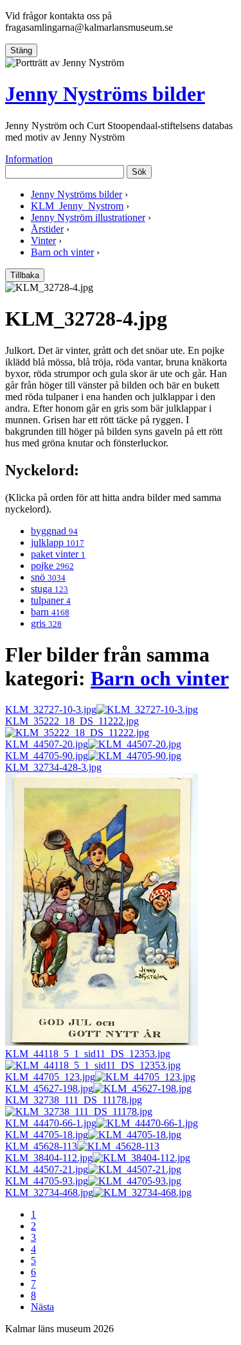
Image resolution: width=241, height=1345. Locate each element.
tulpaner (51, 600)
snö (48, 577)
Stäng (21, 50)
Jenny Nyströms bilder (105, 93)
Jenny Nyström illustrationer (88, 217)
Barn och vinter (62, 252)
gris (46, 623)
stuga (49, 588)
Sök (139, 172)
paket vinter (58, 554)
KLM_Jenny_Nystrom (77, 205)
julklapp (57, 542)
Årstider (47, 229)
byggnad (54, 530)
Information (29, 159)
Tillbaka (24, 275)
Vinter (43, 240)
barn (50, 611)
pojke (52, 565)
